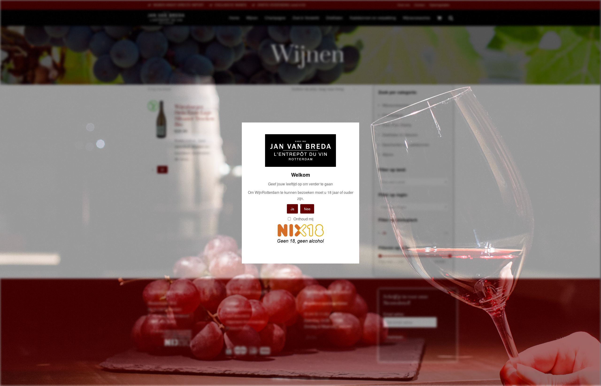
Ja (292, 208)
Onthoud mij (303, 219)
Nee (307, 208)
